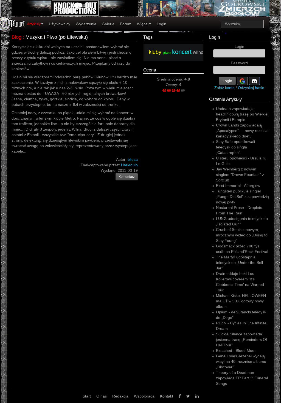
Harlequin (129, 165)
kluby (155, 52)
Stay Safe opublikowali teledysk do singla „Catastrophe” (235, 147)
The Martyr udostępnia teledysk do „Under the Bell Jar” (239, 262)
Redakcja (120, 396)
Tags (148, 37)
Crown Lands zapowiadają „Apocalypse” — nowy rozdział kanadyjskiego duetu (242, 130)
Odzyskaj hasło (251, 87)
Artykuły (34, 24)
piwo (167, 52)
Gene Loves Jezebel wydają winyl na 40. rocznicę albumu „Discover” (241, 361)
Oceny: (172, 84)
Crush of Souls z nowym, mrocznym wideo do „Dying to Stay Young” (242, 235)
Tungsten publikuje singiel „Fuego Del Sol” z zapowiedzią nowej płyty (242, 196)
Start (87, 396)
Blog (16, 37)
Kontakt (166, 396)
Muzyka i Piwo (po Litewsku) (57, 37)
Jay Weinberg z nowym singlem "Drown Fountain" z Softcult (240, 174)
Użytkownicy (59, 24)
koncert (182, 51)
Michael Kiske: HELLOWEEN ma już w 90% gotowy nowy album (241, 301)
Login (161, 24)
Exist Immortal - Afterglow (238, 185)
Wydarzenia (86, 24)
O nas (101, 396)
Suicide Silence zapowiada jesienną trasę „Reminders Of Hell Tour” (241, 339)
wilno (198, 52)
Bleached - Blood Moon (236, 350)
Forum (125, 24)
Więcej (142, 24)
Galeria (108, 24)
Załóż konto (224, 87)
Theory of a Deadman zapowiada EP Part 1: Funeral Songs (242, 378)
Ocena (149, 70)
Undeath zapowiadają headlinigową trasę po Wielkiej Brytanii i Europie (242, 114)
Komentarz (127, 177)
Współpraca (144, 396)
